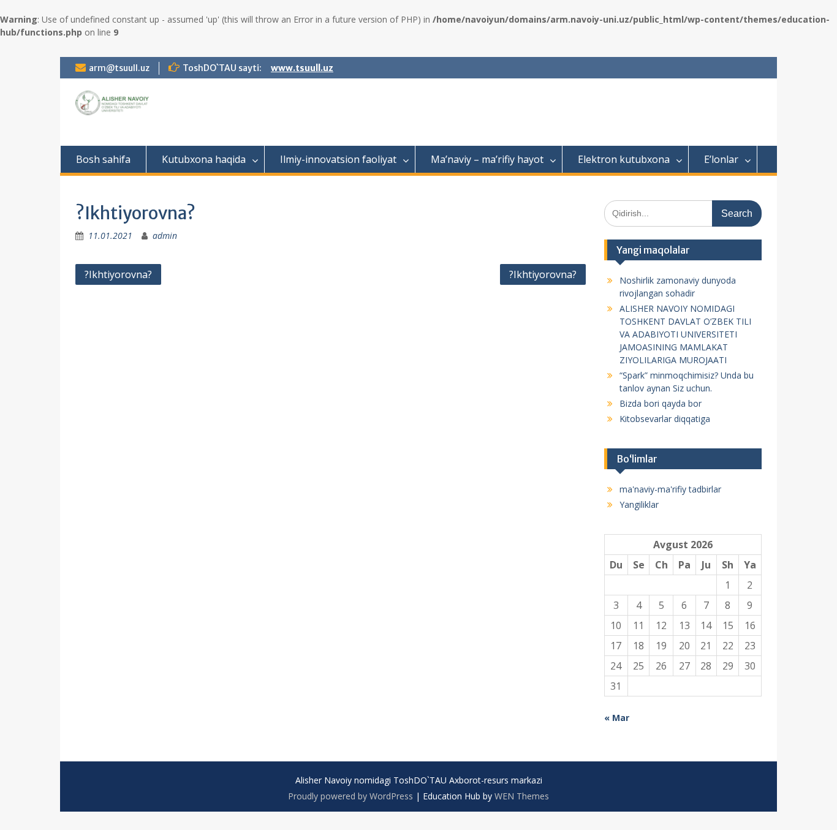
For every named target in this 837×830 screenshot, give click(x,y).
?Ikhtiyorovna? (118, 274)
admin (165, 235)
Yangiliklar (639, 504)
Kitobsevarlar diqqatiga (664, 418)
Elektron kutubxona (624, 159)
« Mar (616, 717)
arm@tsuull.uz (119, 68)
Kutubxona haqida (204, 159)
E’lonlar (721, 159)
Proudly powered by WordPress (350, 796)
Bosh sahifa (103, 159)
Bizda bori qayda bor (660, 403)
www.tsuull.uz (302, 68)
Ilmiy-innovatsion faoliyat (338, 159)
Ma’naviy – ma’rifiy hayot (487, 159)
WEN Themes (521, 796)
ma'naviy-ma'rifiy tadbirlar (670, 489)
